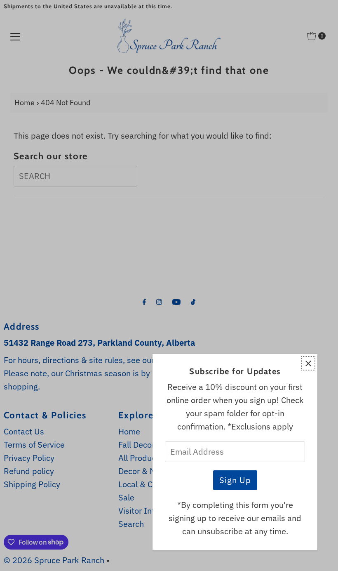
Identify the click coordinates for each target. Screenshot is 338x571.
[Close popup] (308, 363)
